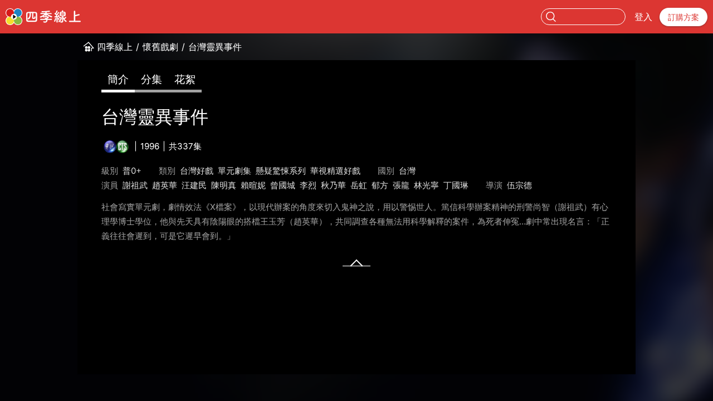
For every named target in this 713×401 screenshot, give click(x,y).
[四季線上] (43, 16)
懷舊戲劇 (160, 46)
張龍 (401, 185)
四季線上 (115, 46)
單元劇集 (234, 170)
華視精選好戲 (335, 170)
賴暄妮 (253, 185)
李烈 (308, 185)
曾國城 (282, 185)
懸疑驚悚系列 (281, 170)
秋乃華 (333, 185)
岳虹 (358, 185)
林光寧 (426, 185)
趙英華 (164, 185)
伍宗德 (519, 185)
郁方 (380, 185)
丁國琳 (455, 185)
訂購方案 (683, 17)
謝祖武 (135, 185)
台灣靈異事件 (215, 46)
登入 (643, 16)
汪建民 (194, 185)
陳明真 (223, 185)
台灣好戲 (196, 170)
